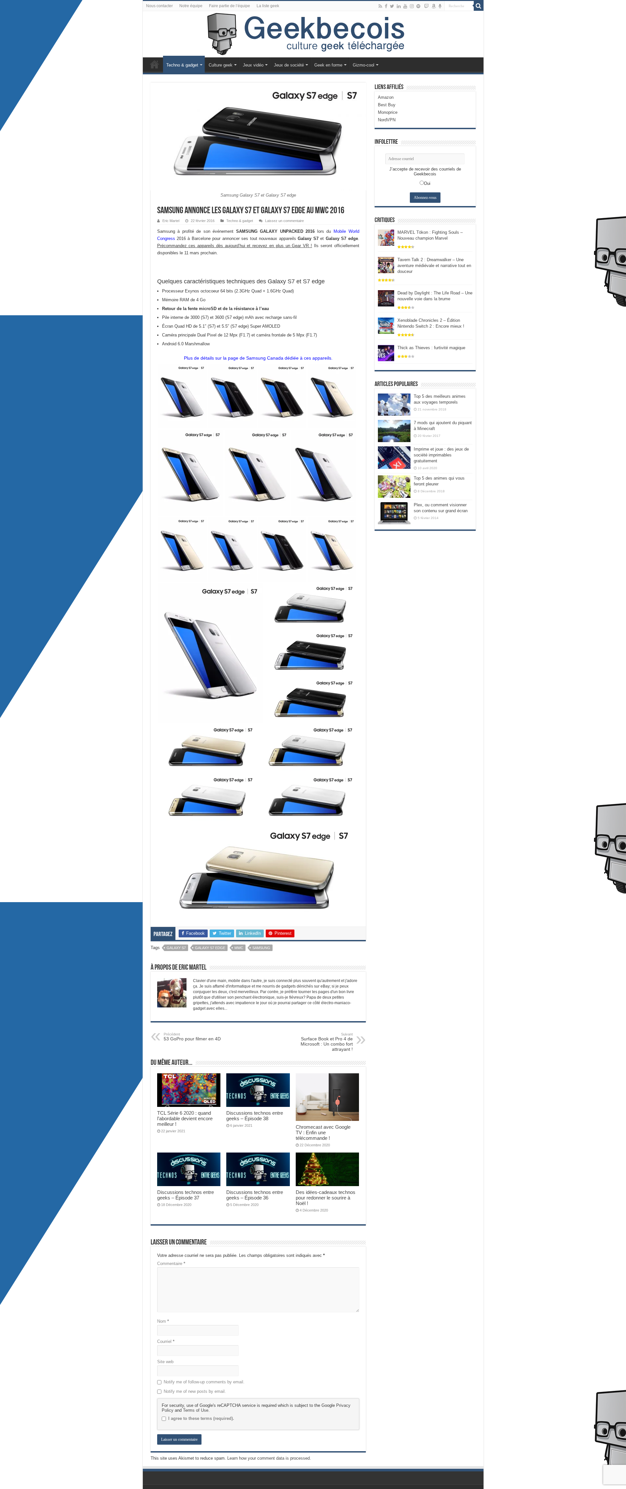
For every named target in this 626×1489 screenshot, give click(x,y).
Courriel (165, 1341)
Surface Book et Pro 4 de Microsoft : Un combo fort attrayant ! (327, 1042)
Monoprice (387, 112)
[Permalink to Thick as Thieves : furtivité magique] (386, 352)
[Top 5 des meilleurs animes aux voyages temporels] (394, 405)
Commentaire (171, 1263)
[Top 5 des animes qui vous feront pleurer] (394, 486)
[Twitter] (392, 6)
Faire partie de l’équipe (229, 6)
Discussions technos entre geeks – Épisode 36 (254, 1194)
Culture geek (220, 65)
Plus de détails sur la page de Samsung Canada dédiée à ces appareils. (258, 358)
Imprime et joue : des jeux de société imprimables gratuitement (441, 455)
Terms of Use (195, 1410)
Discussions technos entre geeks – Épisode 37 (185, 1194)
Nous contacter (159, 6)
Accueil (154, 64)
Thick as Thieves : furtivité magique (431, 347)
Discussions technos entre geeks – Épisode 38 (254, 1115)
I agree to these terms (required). (201, 1418)
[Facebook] (386, 6)
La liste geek (268, 6)
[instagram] (411, 6)
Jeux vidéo (253, 65)
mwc (238, 948)
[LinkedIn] (398, 6)
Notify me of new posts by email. (195, 1391)
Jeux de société (289, 65)
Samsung (261, 948)
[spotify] (418, 6)
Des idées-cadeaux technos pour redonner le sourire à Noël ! (325, 1197)
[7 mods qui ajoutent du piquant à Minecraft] (394, 431)
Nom (163, 1321)
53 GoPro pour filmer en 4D (192, 1036)
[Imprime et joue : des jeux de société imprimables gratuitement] (394, 457)
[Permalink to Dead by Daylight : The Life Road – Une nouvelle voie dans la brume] (386, 297)
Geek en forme (328, 65)
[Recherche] (479, 6)
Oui (427, 183)
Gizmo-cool (363, 65)
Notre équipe (190, 6)
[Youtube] (405, 6)
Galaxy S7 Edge (210, 948)
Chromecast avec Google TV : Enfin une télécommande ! (323, 1132)
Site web (165, 1361)
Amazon (386, 97)
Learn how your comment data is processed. (269, 1458)
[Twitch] (426, 6)
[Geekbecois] (313, 34)
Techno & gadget (182, 65)
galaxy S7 (176, 948)
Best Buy (386, 104)
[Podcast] (440, 6)
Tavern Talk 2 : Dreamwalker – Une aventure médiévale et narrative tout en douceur (434, 265)
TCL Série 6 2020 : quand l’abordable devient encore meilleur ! (185, 1118)
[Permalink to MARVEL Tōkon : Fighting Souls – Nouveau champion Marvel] (386, 237)
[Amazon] (434, 6)
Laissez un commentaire (284, 221)
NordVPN (386, 119)
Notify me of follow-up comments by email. (204, 1381)
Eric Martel (170, 221)
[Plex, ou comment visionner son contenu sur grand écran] (394, 513)
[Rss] (380, 6)
